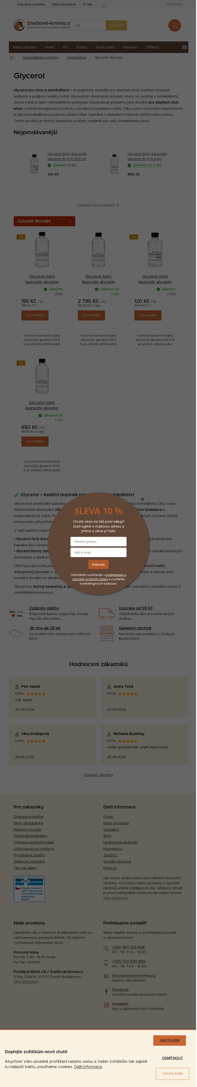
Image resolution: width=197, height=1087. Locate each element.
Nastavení (169, 1040)
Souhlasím (173, 1073)
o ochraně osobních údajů (99, 577)
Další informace (88, 1067)
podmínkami (115, 575)
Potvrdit (98, 564)
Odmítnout (172, 1058)
